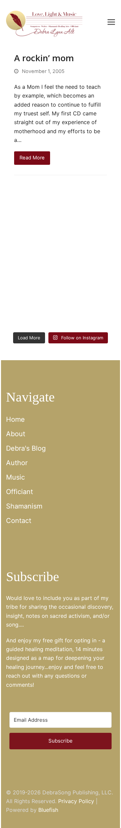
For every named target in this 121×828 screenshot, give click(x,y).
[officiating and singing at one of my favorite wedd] (88, 312)
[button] (111, 22)
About (15, 434)
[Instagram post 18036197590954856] (32, 312)
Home (15, 419)
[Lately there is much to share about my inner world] (32, 279)
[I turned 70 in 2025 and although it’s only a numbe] (88, 246)
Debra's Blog (26, 448)
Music (15, 477)
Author (17, 463)
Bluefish (48, 809)
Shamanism (24, 506)
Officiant (19, 492)
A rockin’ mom (44, 58)
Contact (18, 521)
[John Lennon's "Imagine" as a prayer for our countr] (88, 279)
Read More (32, 158)
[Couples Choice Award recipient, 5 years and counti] (32, 246)
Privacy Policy (76, 801)
